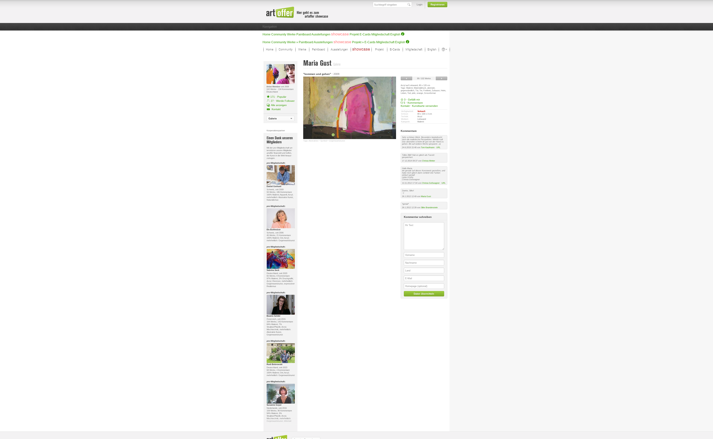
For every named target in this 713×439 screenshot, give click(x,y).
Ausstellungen (320, 34)
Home (267, 34)
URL (438, 147)
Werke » (292, 42)
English (395, 34)
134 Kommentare (286, 89)
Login (419, 4)
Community (278, 34)
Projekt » (358, 42)
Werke (291, 34)
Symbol (323, 141)
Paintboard (303, 34)
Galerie (272, 118)
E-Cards (365, 34)
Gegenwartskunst (337, 141)
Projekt (354, 34)
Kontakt (405, 105)
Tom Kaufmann (427, 147)
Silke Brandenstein (429, 207)
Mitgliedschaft (380, 34)
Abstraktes (313, 141)
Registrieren (438, 4)
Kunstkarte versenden (425, 105)
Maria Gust (426, 196)
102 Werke (271, 89)
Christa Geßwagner (431, 183)
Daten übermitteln (424, 293)
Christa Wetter (428, 161)
